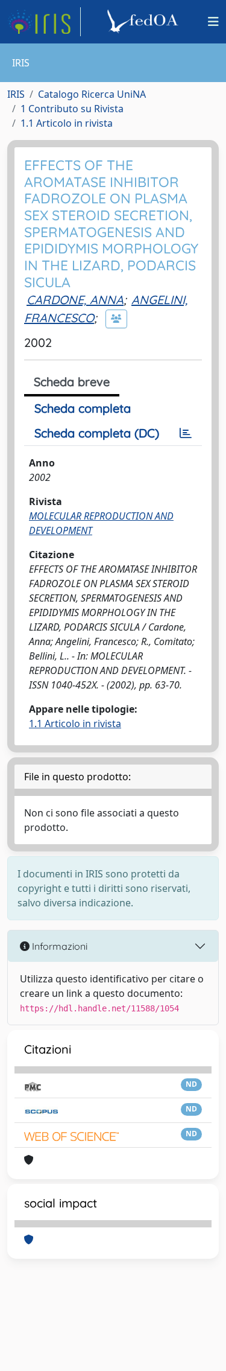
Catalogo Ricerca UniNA (92, 94)
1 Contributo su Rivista (72, 108)
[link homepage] (44, 21)
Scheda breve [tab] (72, 381)
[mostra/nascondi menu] (213, 22)
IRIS (16, 94)
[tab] (185, 433)
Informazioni (58, 946)
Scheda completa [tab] (82, 408)
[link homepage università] (145, 21)
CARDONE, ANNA (75, 299)
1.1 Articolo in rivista (66, 123)
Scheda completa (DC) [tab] (96, 433)
